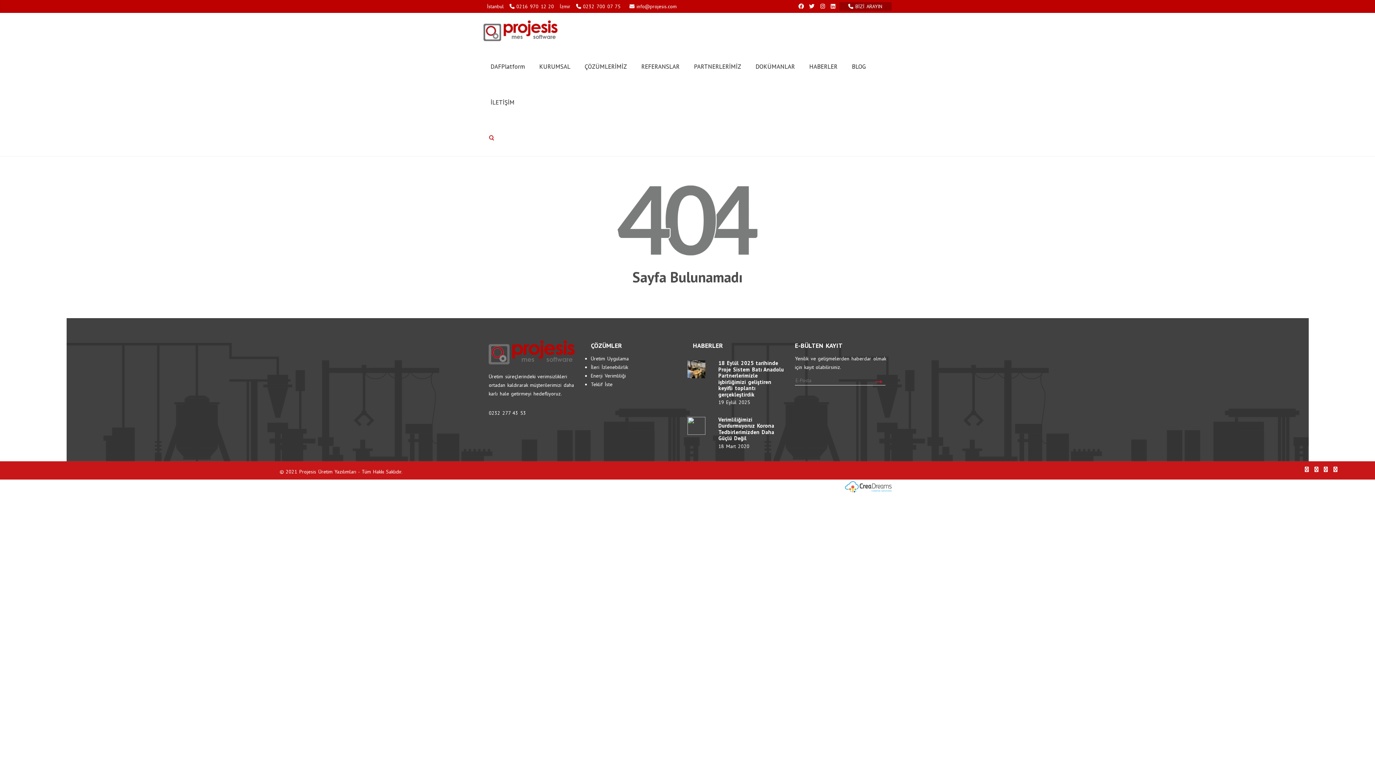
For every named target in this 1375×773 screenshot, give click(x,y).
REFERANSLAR (660, 67)
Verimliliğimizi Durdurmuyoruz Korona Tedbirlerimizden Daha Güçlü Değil (746, 429)
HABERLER (823, 67)
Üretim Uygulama (610, 358)
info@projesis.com (656, 6)
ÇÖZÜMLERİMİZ (606, 67)
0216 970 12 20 (535, 6)
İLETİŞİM (503, 102)
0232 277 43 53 (507, 413)
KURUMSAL (554, 67)
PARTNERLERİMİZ (717, 67)
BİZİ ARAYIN (869, 6)
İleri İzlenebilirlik (609, 367)
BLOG (859, 67)
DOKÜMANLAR (775, 67)
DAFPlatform (508, 67)
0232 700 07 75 (601, 6)
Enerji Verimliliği (608, 376)
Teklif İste (602, 384)
